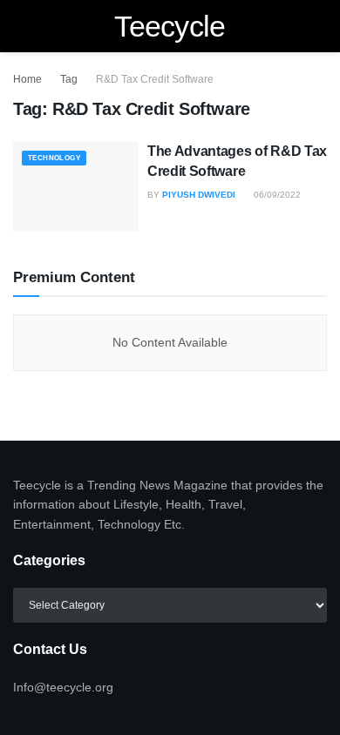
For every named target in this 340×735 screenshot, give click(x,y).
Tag (69, 79)
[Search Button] (319, 26)
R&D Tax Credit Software (155, 79)
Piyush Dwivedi (198, 194)
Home (27, 79)
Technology (54, 158)
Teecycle (170, 26)
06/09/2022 (276, 194)
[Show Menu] (20, 26)
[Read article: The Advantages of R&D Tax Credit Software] (76, 187)
